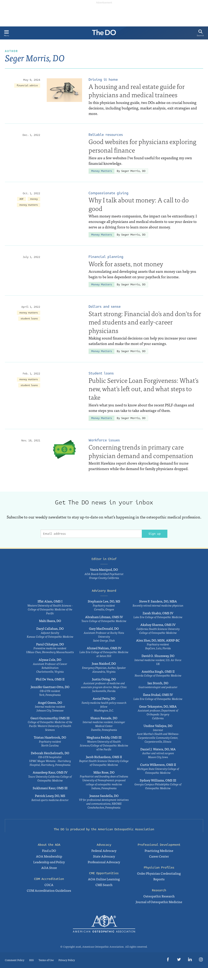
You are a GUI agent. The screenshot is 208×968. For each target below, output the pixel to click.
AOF (22, 199)
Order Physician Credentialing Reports (159, 876)
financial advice (27, 85)
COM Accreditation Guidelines (49, 890)
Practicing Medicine (159, 850)
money (34, 199)
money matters (28, 205)
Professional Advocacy (104, 861)
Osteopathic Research (159, 896)
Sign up (154, 533)
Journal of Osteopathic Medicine (159, 901)
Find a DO (49, 850)
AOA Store (49, 867)
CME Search (104, 884)
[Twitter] (178, 960)
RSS (31, 960)
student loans (29, 318)
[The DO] (104, 34)
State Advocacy (104, 856)
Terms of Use (46, 960)
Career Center (159, 856)
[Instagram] (200, 960)
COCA (48, 884)
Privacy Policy (66, 960)
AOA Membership (49, 856)
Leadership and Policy (49, 861)
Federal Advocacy (103, 850)
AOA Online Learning (104, 879)
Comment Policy (14, 960)
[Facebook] (167, 960)
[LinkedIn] (189, 960)
